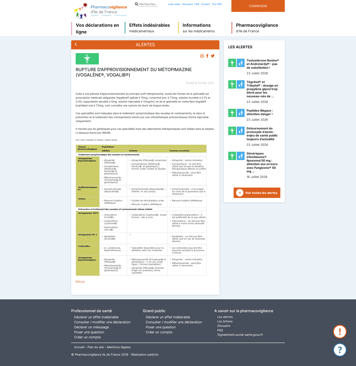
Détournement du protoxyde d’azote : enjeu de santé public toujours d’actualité (262, 133)
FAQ (197, 4)
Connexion (258, 6)
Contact (205, 4)
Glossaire (187, 4)
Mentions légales (119, 347)
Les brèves (225, 321)
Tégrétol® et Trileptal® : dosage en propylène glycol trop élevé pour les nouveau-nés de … (262, 89)
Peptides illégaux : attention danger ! (260, 112)
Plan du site (96, 347)
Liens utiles (174, 4)
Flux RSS (217, 4)
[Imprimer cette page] (202, 56)
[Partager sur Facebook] (207, 56)
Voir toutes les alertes (261, 193)
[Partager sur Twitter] (212, 56)
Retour (80, 281)
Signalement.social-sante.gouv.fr (240, 334)
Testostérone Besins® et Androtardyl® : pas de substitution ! (263, 63)
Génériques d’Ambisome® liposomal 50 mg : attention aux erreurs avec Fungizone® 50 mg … (262, 162)
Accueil (79, 347)
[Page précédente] (76, 44)
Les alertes (225, 317)
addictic (153, 354)
